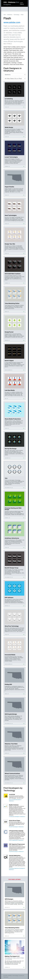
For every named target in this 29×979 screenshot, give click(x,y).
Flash (22, 14)
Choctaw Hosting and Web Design (13, 508)
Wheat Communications (12, 773)
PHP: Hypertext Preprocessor (17, 844)
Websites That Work (11, 744)
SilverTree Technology (12, 626)
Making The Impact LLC (12, 956)
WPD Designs (9, 899)
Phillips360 (8, 684)
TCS (6, 478)
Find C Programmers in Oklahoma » (16, 840)
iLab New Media (10, 390)
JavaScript (12, 794)
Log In (21, 2)
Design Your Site (10, 244)
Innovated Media (10, 654)
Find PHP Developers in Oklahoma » (16, 851)
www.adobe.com (11, 22)
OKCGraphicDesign (11, 714)
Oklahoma (9, 14)
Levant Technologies (11, 157)
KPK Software (9, 597)
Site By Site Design (11, 448)
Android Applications (14, 855)
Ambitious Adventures (12, 538)
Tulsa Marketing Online (12, 303)
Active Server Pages (14, 820)
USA (5, 2)
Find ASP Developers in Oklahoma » (16, 826)
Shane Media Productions (13, 419)
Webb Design (9, 127)
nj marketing (9, 98)
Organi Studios (9, 186)
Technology (16, 14)
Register (22, 4)
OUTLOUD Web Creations (13, 273)
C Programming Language (16, 830)
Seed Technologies (11, 215)
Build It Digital (9, 360)
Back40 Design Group (11, 568)
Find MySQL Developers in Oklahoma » (17, 816)
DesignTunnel (9, 332)
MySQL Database (14, 805)
